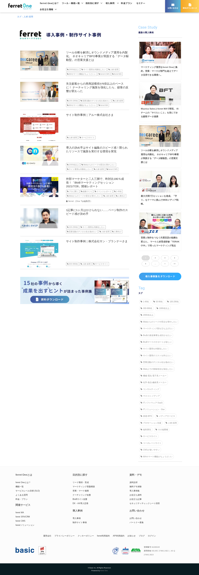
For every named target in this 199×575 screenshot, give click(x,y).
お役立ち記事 (136, 499)
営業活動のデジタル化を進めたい (96, 101)
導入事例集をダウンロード (160, 276)
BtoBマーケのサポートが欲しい (157, 342)
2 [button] (155, 258)
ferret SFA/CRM (23, 517)
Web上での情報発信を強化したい (158, 369)
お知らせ (131, 536)
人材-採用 (114, 69)
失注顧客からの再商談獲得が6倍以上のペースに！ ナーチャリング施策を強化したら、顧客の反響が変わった (97, 87)
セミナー (140, 3)
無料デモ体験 (136, 486)
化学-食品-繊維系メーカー (155, 382)
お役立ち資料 (136, 495)
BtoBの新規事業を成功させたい (157, 335)
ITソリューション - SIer (154, 409)
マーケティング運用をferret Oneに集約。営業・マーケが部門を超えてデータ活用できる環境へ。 (159, 71)
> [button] (164, 264)
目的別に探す (92, 3)
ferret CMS (104, 74)
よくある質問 (22, 495)
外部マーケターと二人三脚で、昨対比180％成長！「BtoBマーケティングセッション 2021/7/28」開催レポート (95, 182)
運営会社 (47, 536)
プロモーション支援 (152, 423)
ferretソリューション (25, 525)
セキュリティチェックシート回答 (145, 503)
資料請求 (134, 482)
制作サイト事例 (80, 522)
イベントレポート (104, 191)
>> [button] (175, 264)
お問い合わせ (173, 8)
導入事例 (110, 3)
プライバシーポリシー (64, 536)
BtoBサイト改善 (80, 499)
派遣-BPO (147, 416)
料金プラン (126, 3)
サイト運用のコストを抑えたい (157, 355)
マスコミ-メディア (151, 396)
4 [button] (174, 258)
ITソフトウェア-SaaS (153, 403)
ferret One (104, 570)
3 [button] (164, 258)
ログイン (152, 536)
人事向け (121, 196)
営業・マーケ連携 (81, 491)
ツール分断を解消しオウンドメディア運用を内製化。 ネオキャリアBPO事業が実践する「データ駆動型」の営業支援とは (97, 56)
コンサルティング (151, 389)
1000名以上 (74, 165)
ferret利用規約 (103, 536)
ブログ (142, 536)
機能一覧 (20, 486)
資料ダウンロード (190, 8)
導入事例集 (135, 491)
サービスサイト (88, 137)
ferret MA (118, 74)
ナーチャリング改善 (82, 495)
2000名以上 (74, 69)
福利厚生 (147, 429)
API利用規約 (118, 536)
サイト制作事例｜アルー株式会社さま (90, 114)
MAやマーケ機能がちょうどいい (82, 74)
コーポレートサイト (152, 443)
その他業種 (163, 429)
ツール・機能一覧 (71, 3)
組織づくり (87, 191)
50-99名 (159, 301)
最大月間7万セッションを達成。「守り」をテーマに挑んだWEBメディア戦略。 (159, 200)
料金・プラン (22, 499)
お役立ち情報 (46, 9)
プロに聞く (73, 191)
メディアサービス (167, 416)
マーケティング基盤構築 (84, 486)
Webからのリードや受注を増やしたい (99, 165)
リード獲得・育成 (81, 482)
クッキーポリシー (86, 536)
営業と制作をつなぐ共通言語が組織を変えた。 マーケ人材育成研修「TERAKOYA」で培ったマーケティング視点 (160, 241)
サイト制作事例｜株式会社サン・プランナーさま (97, 241)
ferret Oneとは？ (49, 3)
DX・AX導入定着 (80, 503)
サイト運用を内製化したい (94, 69)
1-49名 (119, 191)
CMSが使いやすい (151, 450)
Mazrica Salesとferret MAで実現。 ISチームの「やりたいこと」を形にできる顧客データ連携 (159, 112)
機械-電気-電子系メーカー (155, 376)
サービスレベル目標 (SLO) (28, 491)
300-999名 (73, 264)
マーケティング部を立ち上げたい (158, 328)
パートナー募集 (137, 522)
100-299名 (73, 101)
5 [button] (145, 264)
